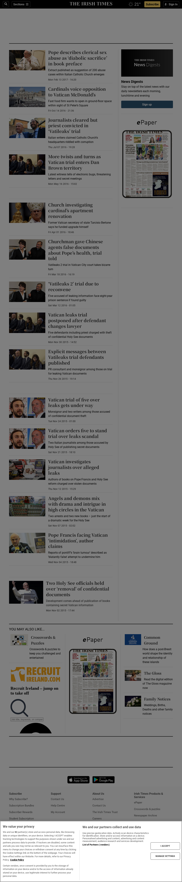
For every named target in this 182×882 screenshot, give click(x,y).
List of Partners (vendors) (95, 844)
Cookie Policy (17, 859)
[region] (91, 851)
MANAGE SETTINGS (165, 856)
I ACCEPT (165, 846)
